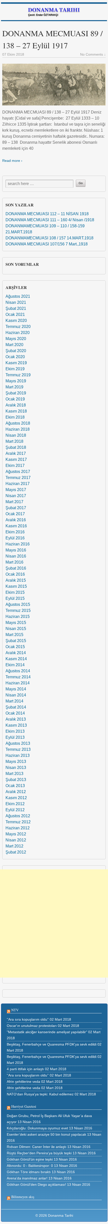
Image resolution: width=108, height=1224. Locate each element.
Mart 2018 (14, 441)
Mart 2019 (14, 387)
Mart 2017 (14, 502)
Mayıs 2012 (16, 834)
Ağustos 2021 (18, 296)
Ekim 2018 (15, 417)
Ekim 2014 (15, 665)
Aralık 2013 (16, 719)
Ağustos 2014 (18, 671)
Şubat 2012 (16, 852)
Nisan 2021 (16, 302)
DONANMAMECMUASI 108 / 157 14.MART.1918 (49, 238)
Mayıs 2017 (16, 490)
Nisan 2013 (16, 767)
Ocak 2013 (15, 786)
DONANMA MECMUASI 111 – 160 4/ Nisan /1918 (50, 220)
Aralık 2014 (16, 653)
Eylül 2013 (15, 737)
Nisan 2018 (16, 435)
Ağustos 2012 (18, 816)
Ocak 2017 (15, 514)
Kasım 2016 (16, 526)
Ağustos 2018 (18, 423)
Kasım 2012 (16, 798)
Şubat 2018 (16, 447)
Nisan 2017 (16, 496)
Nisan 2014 (16, 695)
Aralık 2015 (16, 580)
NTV (15, 1010)
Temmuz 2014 (18, 677)
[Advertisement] (54, 923)
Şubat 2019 (16, 393)
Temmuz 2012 (18, 822)
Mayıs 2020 (16, 339)
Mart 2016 (14, 562)
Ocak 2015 (15, 647)
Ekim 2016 (15, 532)
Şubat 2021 (16, 308)
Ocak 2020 (15, 357)
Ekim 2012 (15, 804)
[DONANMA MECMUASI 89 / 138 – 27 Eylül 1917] (54, 84)
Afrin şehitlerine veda (23, 1082)
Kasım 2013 (16, 725)
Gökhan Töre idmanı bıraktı (29, 1172)
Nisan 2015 (16, 628)
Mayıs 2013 (16, 761)
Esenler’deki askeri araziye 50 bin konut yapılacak (46, 1134)
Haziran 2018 (18, 429)
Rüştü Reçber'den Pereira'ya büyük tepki (39, 1153)
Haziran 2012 (18, 828)
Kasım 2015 (16, 586)
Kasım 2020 (16, 320)
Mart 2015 (14, 635)
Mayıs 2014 (16, 689)
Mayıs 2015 (16, 622)
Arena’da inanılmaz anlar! (27, 1178)
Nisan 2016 (16, 556)
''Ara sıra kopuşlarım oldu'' (28, 1019)
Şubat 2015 (16, 641)
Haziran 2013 (18, 755)
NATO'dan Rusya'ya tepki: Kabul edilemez (40, 1094)
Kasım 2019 (16, 363)
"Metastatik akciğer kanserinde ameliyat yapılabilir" (47, 1032)
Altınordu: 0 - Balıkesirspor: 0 (30, 1166)
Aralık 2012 (16, 792)
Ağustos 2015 (18, 604)
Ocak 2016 (15, 574)
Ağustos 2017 (18, 471)
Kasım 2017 (16, 459)
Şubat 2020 (16, 351)
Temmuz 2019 (18, 375)
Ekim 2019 (15, 369)
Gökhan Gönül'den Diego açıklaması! (36, 1184)
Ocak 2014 (15, 713)
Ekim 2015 (15, 592)
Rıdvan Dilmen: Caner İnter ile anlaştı (36, 1147)
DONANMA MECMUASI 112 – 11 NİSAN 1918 (47, 214)
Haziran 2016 (18, 544)
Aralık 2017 (16, 453)
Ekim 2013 (15, 731)
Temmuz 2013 (18, 749)
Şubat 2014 (16, 707)
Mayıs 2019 (16, 381)
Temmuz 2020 (18, 326)
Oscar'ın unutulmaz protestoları (32, 1026)
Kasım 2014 (16, 659)
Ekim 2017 (15, 465)
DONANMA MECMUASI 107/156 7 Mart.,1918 (47, 244)
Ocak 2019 (15, 399)
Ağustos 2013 (18, 743)
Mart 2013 (14, 773)
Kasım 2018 (16, 411)
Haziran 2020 (18, 332)
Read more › (12, 161)
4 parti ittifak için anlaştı (25, 1069)
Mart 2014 (14, 701)
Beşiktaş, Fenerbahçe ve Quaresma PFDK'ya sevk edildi (51, 1044)
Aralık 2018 (16, 405)
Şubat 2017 (16, 508)
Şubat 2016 (16, 568)
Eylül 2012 (15, 810)
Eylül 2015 (15, 598)
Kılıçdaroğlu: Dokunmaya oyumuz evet (37, 1128)
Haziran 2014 (18, 683)
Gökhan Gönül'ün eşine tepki (30, 1159)
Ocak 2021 (15, 314)
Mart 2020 (14, 345)
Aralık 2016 (16, 520)
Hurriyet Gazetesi (23, 1106)
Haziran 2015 (18, 616)
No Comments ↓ (93, 54)
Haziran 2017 (18, 483)
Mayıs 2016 (16, 550)
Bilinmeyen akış (22, 1196)
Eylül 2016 (15, 538)
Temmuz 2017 (18, 477)
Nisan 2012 (16, 840)
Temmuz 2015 (18, 610)
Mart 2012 (14, 846)
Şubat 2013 (16, 779)
